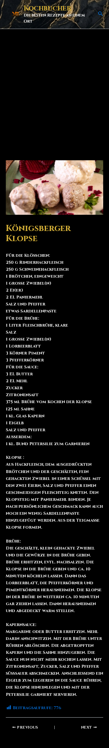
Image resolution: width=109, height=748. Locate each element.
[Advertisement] (54, 86)
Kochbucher (47, 8)
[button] (100, 14)
